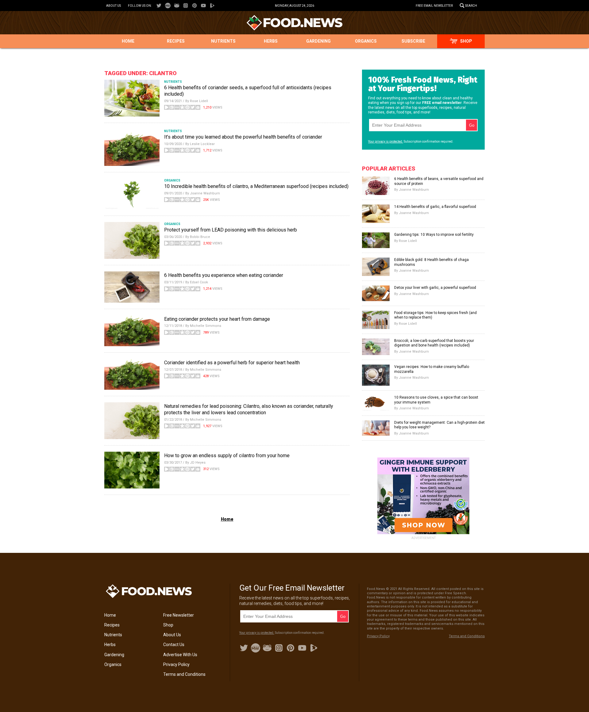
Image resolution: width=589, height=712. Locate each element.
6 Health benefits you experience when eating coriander (223, 275)
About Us (113, 5)
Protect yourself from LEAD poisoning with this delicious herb (230, 230)
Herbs (271, 41)
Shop (466, 41)
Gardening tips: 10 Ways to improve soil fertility (434, 234)
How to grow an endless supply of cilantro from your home (227, 455)
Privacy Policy (176, 664)
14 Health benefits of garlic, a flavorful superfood (435, 207)
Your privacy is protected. (385, 141)
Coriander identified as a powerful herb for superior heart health (232, 363)
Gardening (318, 41)
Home (128, 41)
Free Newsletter (178, 615)
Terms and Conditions (184, 674)
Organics (366, 41)
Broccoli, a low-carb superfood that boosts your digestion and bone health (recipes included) (434, 343)
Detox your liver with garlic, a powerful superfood (435, 287)
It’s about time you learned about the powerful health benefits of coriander (243, 137)
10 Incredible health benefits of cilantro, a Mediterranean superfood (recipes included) (256, 186)
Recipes (176, 41)
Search (471, 5)
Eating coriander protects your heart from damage (217, 319)
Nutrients (223, 41)
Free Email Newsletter (434, 5)
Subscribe (413, 41)
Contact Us (173, 644)
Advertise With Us (180, 654)
